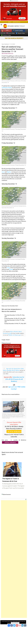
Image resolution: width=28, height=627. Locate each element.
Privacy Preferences (15, 622)
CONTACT (10, 22)
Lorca (3, 172)
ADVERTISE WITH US (16, 22)
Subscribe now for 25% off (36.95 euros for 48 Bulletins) (14, 379)
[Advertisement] (14, 559)
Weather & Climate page (14, 335)
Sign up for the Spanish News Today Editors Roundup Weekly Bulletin (13, 369)
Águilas (9, 172)
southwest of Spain (7, 87)
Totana (11, 269)
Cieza (8, 267)
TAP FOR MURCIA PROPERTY (14, 38)
